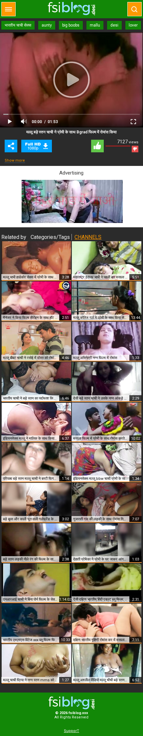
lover (133, 25)
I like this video (97, 146)
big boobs (70, 25)
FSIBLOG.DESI (71, 703)
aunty (47, 25)
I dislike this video (135, 149)
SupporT (71, 731)
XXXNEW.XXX (71, 8)
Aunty (36, 146)
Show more (15, 160)
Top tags (8, 9)
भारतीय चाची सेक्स (18, 25)
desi (114, 25)
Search (134, 9)
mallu (95, 25)
